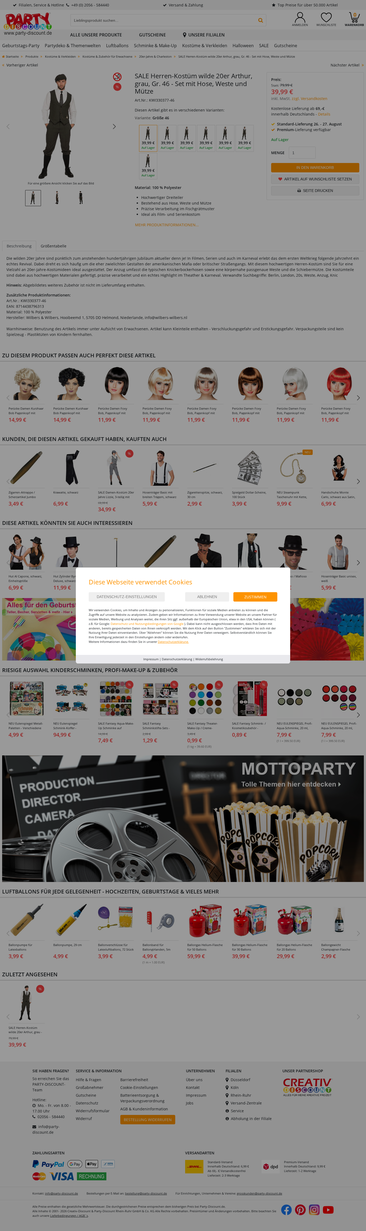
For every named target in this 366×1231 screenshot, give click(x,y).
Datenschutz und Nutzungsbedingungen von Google (147, 624)
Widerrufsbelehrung (209, 659)
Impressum (151, 659)
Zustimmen (255, 596)
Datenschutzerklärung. (173, 642)
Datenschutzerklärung (177, 659)
